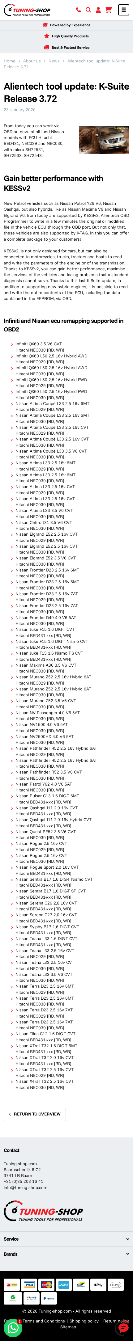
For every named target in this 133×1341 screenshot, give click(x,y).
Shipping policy (84, 1321)
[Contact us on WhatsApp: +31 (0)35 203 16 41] (13, 1328)
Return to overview (37, 1114)
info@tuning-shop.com (25, 1187)
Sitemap (68, 1327)
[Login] (98, 10)
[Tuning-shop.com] (27, 9)
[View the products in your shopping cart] (108, 10)
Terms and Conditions (44, 1321)
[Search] (88, 10)
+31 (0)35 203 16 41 (23, 1181)
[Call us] (78, 9)
